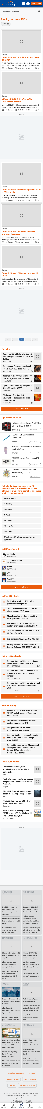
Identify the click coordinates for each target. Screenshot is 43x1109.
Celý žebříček (21, 587)
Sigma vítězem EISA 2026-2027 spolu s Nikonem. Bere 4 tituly (30, 1042)
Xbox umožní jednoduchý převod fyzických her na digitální (11, 955)
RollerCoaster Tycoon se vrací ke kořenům (31, 1000)
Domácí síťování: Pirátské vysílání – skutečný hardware (18, 232)
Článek (4, 54)
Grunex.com (7, 806)
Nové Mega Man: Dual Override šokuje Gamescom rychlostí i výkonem (10, 910)
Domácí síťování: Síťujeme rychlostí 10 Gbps (20, 274)
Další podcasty (21, 696)
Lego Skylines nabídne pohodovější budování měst (31, 1017)
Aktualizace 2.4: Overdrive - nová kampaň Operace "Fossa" (11, 1010)
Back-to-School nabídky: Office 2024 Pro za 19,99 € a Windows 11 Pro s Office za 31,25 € (17, 813)
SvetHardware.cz (9, 818)
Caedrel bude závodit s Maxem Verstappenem (31, 975)
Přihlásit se (36, 3)
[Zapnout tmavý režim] (28, 3)
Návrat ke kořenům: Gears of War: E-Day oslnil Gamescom (9, 930)
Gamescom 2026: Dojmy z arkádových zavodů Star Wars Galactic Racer (16, 769)
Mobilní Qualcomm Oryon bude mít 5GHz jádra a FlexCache (11, 1063)
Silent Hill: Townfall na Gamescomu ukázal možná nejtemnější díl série (18, 792)
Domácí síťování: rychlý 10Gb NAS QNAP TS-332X (20, 58)
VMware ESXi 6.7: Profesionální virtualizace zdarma (17, 100)
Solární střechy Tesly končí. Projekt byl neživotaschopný (9, 1054)
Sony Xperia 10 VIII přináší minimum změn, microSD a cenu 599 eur (31, 1061)
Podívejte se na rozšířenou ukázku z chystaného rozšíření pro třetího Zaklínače (18, 781)
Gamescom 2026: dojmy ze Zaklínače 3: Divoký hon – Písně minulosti (31, 1008)
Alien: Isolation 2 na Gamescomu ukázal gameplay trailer (9, 964)
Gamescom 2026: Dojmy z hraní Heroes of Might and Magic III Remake (31, 930)
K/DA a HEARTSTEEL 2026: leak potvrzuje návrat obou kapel (30, 955)
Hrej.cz (5, 774)
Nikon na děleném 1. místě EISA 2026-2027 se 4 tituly (31, 1051)
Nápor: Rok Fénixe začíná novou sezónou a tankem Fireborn (11, 1001)
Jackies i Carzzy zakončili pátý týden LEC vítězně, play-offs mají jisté (31, 965)
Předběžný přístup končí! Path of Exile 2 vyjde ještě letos (17, 802)
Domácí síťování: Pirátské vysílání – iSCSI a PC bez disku (21, 190)
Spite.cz (6, 796)
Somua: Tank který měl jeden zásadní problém (10, 1018)
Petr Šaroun (8, 68)
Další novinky (21, 409)
